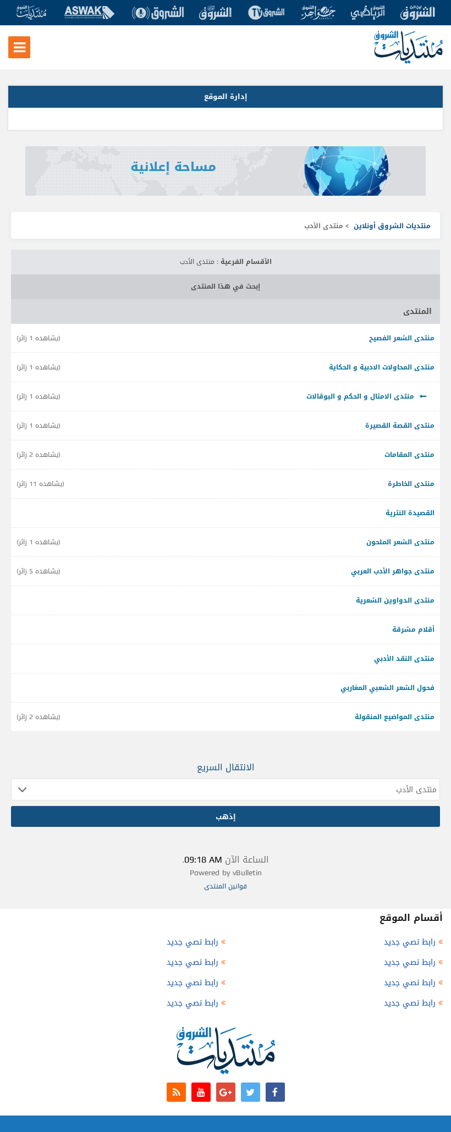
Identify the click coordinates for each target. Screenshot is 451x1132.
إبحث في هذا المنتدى (225, 286)
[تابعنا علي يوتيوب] (201, 1092)
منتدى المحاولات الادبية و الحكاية (382, 367)
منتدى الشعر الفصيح (402, 338)
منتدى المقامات (409, 455)
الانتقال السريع (226, 767)
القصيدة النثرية (410, 513)
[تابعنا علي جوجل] (225, 1092)
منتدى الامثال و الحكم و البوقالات (360, 396)
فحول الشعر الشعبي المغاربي (387, 688)
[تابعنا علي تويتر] (250, 1092)
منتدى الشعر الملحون (400, 542)
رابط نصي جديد (410, 942)
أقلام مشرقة (413, 629)
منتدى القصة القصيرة (400, 425)
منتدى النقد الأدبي (404, 659)
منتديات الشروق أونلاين (392, 226)
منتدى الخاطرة (411, 484)
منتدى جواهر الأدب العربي (393, 571)
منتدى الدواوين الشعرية (395, 600)
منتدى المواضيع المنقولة (395, 717)
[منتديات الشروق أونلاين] (408, 61)
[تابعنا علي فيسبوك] (275, 1092)
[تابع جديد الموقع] (176, 1092)
